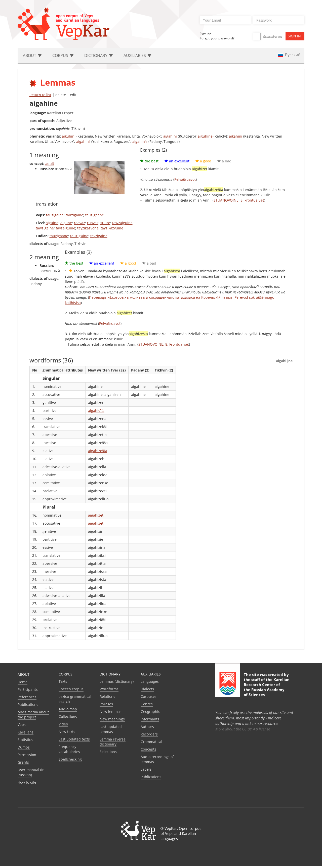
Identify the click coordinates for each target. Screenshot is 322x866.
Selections (108, 751)
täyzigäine (98, 235)
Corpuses (148, 696)
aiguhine (205, 136)
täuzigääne (94, 215)
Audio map (68, 709)
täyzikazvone (88, 228)
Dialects (147, 689)
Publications (28, 704)
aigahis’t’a (96, 410)
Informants (150, 719)
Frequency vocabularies (69, 749)
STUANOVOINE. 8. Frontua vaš (239, 200)
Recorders (149, 734)
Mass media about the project (33, 714)
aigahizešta (97, 450)
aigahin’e (139, 141)
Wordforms (109, 689)
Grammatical (151, 741)
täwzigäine (45, 228)
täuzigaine (55, 215)
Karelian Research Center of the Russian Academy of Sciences (267, 687)
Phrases (106, 704)
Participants (28, 689)
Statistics (25, 739)
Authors (147, 726)
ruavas (92, 222)
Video (63, 724)
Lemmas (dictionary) (117, 681)
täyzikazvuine (112, 228)
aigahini (170, 136)
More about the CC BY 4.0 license (242, 728)
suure (105, 222)
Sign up (205, 33)
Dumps (24, 747)
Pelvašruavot (185, 179)
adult (49, 163)
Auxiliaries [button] (135, 55)
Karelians (25, 732)
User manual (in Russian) (31, 772)
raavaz (79, 222)
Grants (23, 762)
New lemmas (111, 711)
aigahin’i (83, 141)
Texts (63, 681)
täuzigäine (74, 215)
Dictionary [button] (96, 55)
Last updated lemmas (111, 729)
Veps (22, 724)
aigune (66, 222)
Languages (150, 681)
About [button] (30, 55)
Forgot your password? (217, 38)
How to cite (27, 782)
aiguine (52, 222)
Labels (146, 769)
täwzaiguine (122, 222)
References (27, 697)
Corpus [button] (60, 55)
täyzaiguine (65, 228)
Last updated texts (74, 739)
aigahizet (95, 515)
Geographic (150, 711)
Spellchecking (70, 759)
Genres (147, 704)
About (23, 674)
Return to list (40, 94)
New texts (67, 731)
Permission (27, 754)
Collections (68, 716)
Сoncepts (148, 749)
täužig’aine (79, 235)
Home (22, 681)
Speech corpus (71, 689)
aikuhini (68, 136)
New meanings (112, 719)
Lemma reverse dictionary (113, 742)
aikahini (235, 136)
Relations (107, 696)
